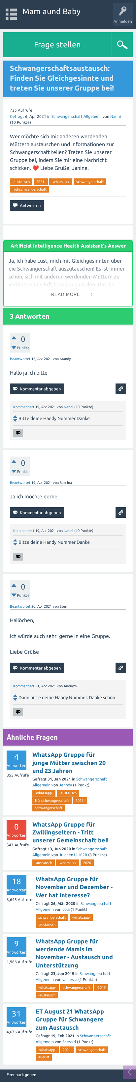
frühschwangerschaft (30, 189)
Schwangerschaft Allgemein (76, 116)
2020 (87, 863)
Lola (66, 909)
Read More (65, 294)
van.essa (69, 979)
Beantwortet (20, 359)
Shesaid (69, 1042)
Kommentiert (23, 407)
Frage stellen (57, 44)
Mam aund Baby (51, 11)
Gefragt (17, 116)
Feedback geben (21, 1075)
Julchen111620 (73, 855)
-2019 (101, 988)
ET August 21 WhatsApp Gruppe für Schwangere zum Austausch (70, 1019)
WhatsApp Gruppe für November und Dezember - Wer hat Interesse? (74, 887)
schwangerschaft (90, 182)
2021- (40, 182)
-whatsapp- (61, 182)
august (43, 1057)
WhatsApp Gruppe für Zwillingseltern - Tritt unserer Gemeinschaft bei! (70, 832)
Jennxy (65, 785)
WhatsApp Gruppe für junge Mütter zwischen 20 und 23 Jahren (69, 762)
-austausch (21, 182)
